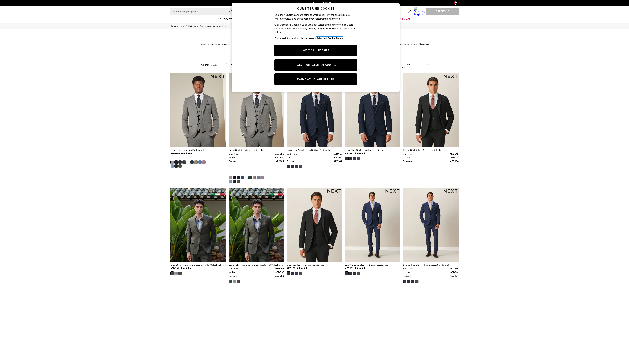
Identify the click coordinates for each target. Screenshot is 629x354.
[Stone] (196, 162)
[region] (316, 47)
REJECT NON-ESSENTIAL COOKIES (315, 65)
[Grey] (172, 162)
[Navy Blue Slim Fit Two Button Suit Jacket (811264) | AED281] (314, 110)
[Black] (180, 162)
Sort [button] (409, 64)
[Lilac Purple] (204, 162)
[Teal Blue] (192, 162)
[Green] (172, 273)
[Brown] (176, 166)
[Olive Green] (180, 166)
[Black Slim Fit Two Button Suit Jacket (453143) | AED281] (431, 110)
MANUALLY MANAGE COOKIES (315, 79)
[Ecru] (188, 162)
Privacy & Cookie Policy (330, 38)
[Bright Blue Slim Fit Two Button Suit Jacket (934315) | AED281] (372, 225)
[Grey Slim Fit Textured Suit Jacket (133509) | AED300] (198, 110)
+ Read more (423, 43)
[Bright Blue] (176, 162)
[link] (409, 11)
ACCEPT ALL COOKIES (315, 50)
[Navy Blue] (184, 162)
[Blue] (200, 162)
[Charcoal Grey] (300, 166)
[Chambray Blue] (172, 166)
